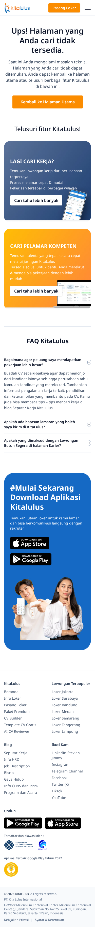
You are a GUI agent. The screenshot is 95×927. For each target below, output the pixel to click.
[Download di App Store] (29, 543)
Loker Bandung (65, 704)
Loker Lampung (65, 731)
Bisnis (9, 772)
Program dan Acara (20, 792)
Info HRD (11, 759)
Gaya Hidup (14, 779)
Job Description (17, 766)
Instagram (60, 764)
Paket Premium (17, 711)
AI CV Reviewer (16, 731)
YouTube (59, 797)
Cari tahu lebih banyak (36, 200)
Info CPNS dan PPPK (21, 785)
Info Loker (12, 698)
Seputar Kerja (15, 752)
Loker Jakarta (62, 691)
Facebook (59, 777)
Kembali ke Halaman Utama (48, 102)
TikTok (57, 790)
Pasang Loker (64, 7)
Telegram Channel (67, 771)
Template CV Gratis (20, 724)
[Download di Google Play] (30, 559)
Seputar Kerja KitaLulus (33, 407)
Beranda (11, 691)
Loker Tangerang (66, 724)
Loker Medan (63, 711)
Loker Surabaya (65, 698)
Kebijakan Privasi (16, 920)
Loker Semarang (65, 718)
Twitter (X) (60, 784)
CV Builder (13, 718)
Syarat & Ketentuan (49, 920)
